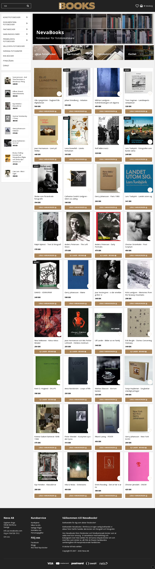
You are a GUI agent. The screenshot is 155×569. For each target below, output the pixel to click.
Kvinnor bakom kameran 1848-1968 (47, 437)
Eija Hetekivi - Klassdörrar (17, 105)
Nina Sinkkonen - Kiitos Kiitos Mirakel (46, 341)
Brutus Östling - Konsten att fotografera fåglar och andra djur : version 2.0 (19, 157)
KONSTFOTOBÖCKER (11, 17)
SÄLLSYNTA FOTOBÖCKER (14, 46)
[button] (137, 5)
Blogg (33, 545)
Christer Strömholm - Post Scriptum (136, 245)
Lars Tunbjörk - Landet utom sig (138, 196)
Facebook (35, 542)
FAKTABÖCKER (9, 29)
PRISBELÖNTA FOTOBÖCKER (9, 40)
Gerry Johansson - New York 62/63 (137, 437)
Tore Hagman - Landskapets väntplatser (137, 101)
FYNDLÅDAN (8, 61)
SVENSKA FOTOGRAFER (12, 51)
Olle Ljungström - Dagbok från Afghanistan (47, 101)
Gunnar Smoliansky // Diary (20, 117)
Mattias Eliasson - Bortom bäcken (106, 389)
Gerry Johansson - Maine (75, 292)
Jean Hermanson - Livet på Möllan (45, 149)
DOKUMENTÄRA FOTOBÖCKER (9, 23)
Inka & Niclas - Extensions (75, 484)
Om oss (7, 537)
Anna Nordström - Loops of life (77, 388)
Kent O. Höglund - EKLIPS (45, 388)
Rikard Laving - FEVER (104, 436)
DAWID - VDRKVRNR (43, 292)
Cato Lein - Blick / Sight (19, 172)
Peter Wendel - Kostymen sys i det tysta (78, 437)
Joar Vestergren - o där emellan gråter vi (108, 293)
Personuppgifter (37, 533)
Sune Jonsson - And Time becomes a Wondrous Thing (20, 79)
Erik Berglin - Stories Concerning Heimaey (138, 341)
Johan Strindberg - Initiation (76, 100)
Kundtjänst (35, 522)
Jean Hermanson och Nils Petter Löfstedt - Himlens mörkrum (78, 341)
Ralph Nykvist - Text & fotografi (47, 244)
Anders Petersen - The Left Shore (76, 245)
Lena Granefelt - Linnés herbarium (74, 149)
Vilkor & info (35, 525)
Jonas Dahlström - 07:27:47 (19, 142)
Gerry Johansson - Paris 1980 (107, 196)
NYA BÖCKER (8, 56)
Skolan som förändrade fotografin (44, 197)
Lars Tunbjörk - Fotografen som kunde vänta (138, 149)
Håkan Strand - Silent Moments (18, 92)
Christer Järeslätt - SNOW (136, 484)
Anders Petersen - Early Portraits (105, 245)
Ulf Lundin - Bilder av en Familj (107, 340)
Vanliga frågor (36, 528)
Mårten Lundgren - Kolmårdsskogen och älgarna (107, 101)
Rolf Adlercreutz (101, 148)
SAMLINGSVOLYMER (11, 34)
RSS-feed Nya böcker (39, 547)
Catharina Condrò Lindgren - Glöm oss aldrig (76, 197)
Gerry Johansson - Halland (19, 129)
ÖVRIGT (6, 65)
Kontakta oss (36, 530)
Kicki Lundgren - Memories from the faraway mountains (138, 293)
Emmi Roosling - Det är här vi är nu (108, 485)
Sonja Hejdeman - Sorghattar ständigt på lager (137, 389)
